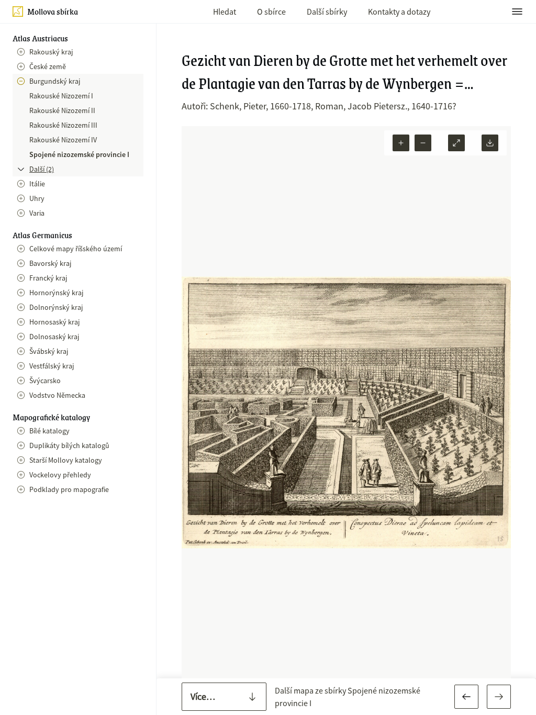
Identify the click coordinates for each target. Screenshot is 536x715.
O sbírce (271, 11)
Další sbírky (327, 11)
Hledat (224, 11)
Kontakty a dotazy (399, 11)
